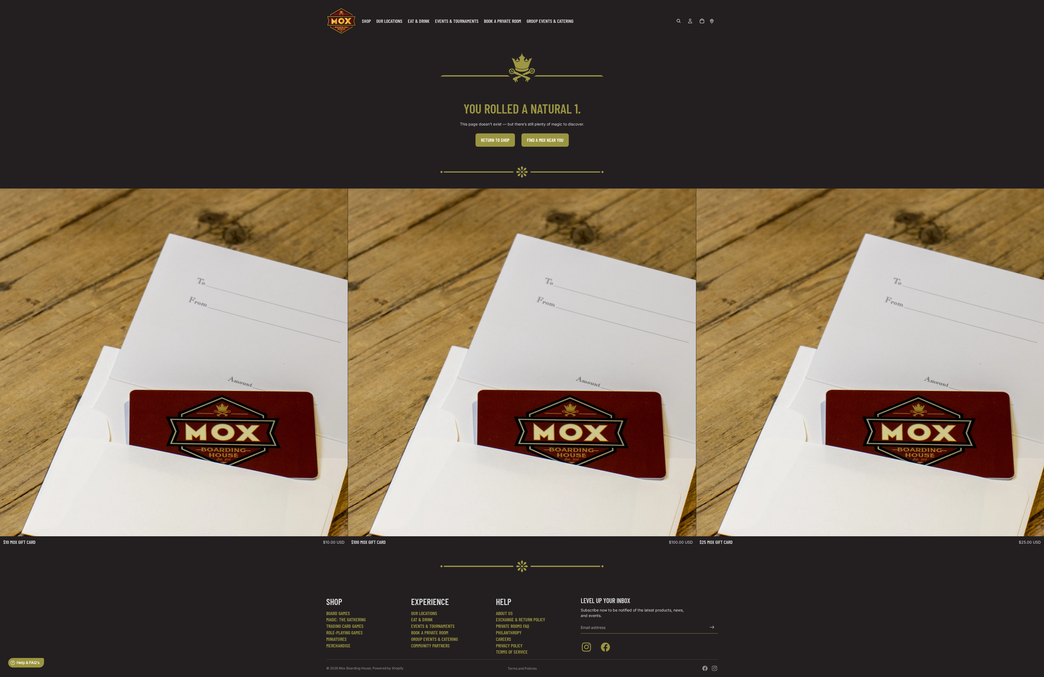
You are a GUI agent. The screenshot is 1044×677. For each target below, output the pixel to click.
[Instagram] (714, 668)
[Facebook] (705, 668)
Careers (503, 639)
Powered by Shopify (387, 668)
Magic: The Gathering (346, 619)
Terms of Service (512, 652)
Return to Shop (495, 140)
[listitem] (587, 648)
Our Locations (424, 613)
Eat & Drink (422, 619)
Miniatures (336, 639)
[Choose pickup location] (712, 21)
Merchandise (338, 645)
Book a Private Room (429, 632)
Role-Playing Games (344, 632)
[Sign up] (712, 627)
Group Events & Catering (434, 639)
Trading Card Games (344, 626)
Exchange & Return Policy (520, 619)
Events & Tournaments (433, 626)
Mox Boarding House (355, 668)
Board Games (338, 613)
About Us (504, 613)
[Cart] (702, 21)
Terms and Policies (522, 668)
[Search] (679, 21)
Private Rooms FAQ (512, 626)
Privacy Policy (509, 645)
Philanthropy (508, 632)
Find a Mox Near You (545, 140)
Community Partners (430, 645)
